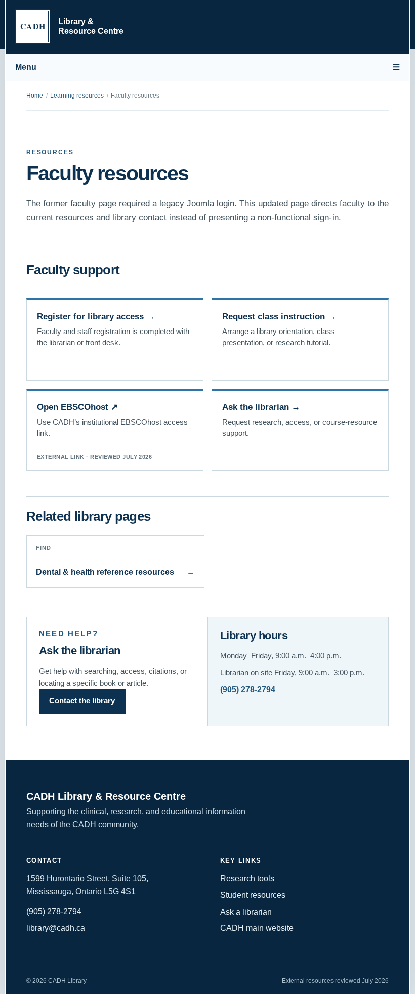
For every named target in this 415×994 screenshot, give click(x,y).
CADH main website (257, 928)
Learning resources (77, 95)
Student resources (252, 895)
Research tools (247, 878)
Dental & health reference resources (115, 561)
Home (34, 95)
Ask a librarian (246, 912)
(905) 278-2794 (247, 689)
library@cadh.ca (55, 928)
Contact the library (82, 701)
